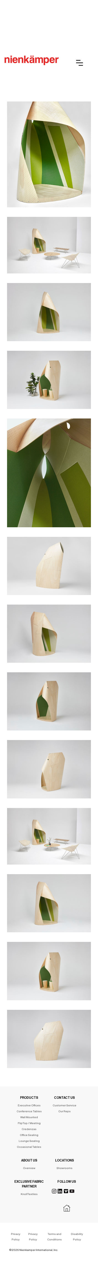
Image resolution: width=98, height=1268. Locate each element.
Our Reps (64, 1111)
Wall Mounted (29, 1117)
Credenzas (29, 1129)
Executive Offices (29, 1105)
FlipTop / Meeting (29, 1123)
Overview (29, 1168)
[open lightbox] (49, 152)
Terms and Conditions (54, 1237)
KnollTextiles (29, 1194)
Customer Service (64, 1105)
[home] (32, 61)
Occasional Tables (29, 1147)
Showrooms (64, 1168)
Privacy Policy (15, 1237)
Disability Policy (77, 1237)
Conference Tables (29, 1111)
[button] (79, 63)
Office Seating (29, 1135)
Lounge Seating (29, 1141)
